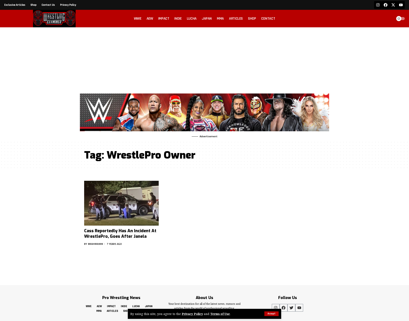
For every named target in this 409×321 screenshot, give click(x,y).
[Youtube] (401, 5)
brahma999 (95, 244)
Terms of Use (220, 314)
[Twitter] (291, 308)
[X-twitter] (393, 5)
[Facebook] (385, 5)
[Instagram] (378, 5)
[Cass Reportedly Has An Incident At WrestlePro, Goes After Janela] (121, 203)
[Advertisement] (204, 59)
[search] (388, 18)
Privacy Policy (192, 314)
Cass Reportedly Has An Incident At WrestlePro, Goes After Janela (120, 233)
